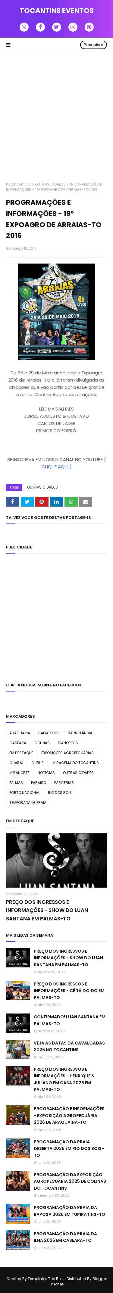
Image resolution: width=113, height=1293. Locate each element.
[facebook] (40, 27)
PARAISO (38, 782)
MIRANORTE (19, 772)
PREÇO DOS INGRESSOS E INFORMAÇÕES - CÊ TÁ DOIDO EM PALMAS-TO (69, 991)
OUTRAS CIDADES (50, 184)
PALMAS (16, 782)
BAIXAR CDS (49, 733)
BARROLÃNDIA (80, 733)
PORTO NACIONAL (24, 792)
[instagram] (72, 27)
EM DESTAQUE (21, 752)
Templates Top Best (46, 1278)
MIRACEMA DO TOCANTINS (75, 762)
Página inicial (18, 184)
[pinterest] (89, 27)
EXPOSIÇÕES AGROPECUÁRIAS (67, 752)
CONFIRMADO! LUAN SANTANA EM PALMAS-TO (69, 1020)
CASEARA (17, 742)
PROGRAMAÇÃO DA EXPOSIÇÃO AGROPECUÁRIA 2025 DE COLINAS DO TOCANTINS (70, 1181)
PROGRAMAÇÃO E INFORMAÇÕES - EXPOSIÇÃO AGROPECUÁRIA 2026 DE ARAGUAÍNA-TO (69, 1115)
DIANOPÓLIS (68, 742)
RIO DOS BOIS (60, 792)
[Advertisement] (56, 117)
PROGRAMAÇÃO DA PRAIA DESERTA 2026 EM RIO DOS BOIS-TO (69, 1148)
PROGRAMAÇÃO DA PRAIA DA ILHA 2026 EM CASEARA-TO (65, 1237)
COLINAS (42, 742)
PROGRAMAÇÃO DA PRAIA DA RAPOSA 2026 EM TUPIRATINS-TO (69, 1210)
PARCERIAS (64, 782)
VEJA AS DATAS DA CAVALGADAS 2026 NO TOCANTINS (69, 1046)
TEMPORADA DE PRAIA (27, 802)
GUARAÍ (16, 762)
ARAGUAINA (19, 733)
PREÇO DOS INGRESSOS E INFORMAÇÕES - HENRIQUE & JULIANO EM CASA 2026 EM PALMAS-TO (64, 1079)
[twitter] (56, 27)
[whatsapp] (24, 27)
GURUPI (37, 762)
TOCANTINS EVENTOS (57, 10)
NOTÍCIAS (46, 772)
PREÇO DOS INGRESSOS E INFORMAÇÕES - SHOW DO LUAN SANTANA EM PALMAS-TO (47, 910)
